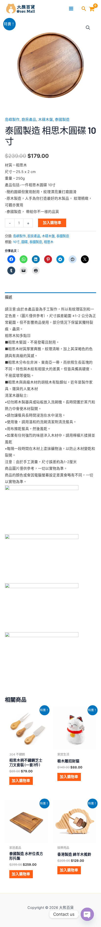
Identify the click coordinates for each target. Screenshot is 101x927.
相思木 (48, 242)
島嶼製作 (12, 119)
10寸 (16, 242)
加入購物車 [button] (21, 781)
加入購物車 (52, 223)
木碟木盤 (45, 119)
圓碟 (24, 242)
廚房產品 (29, 119)
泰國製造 (62, 119)
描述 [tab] (8, 297)
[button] (84, 9)
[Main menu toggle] (71, 8)
